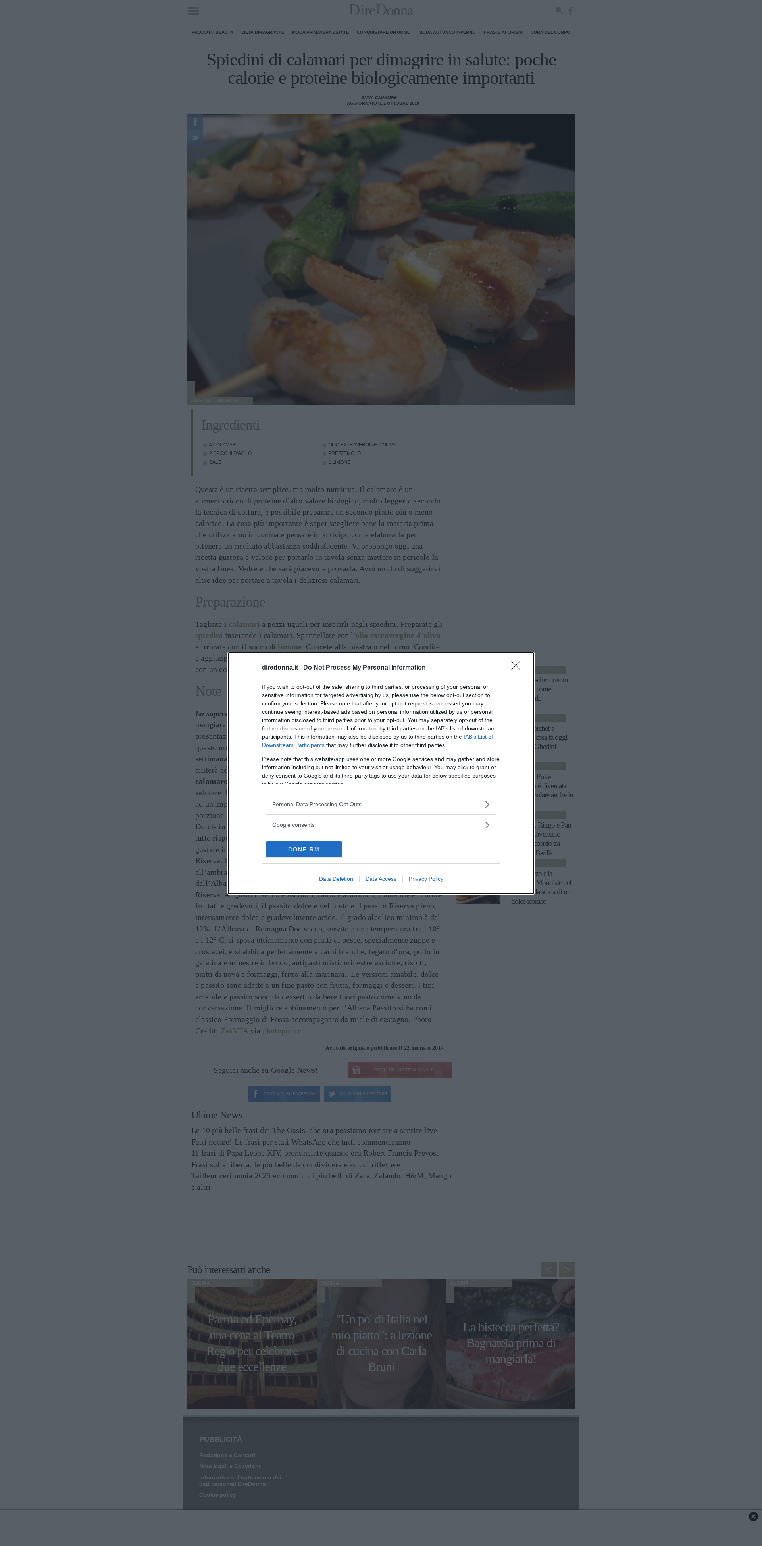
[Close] (518, 668)
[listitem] (381, 804)
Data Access (381, 879)
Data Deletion (336, 879)
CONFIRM (304, 849)
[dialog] (381, 773)
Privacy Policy (426, 879)
